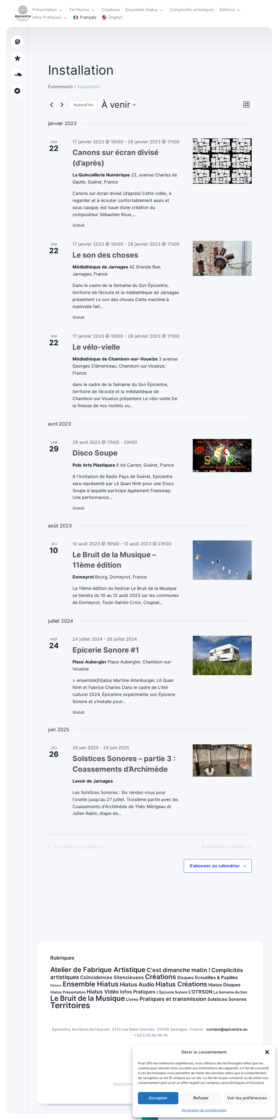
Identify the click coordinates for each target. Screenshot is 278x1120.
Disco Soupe (95, 452)
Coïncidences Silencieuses (112, 977)
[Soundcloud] (17, 74)
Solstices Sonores (227, 999)
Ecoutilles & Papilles (216, 977)
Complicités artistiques (192, 9)
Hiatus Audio (137, 984)
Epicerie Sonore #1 (105, 650)
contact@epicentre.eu (227, 1029)
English (116, 17)
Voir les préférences (247, 1097)
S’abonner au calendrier (214, 865)
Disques (185, 977)
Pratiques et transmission (173, 999)
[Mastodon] (17, 42)
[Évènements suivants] (62, 105)
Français (88, 17)
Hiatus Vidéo (103, 991)
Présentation (44, 9)
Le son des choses (105, 255)
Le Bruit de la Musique (87, 998)
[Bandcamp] (17, 91)
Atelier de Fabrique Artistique (98, 970)
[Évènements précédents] (51, 105)
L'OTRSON (200, 992)
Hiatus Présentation (68, 992)
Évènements (60, 86)
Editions (227, 9)
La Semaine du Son (230, 992)
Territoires (79, 9)
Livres (132, 999)
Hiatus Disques (224, 985)
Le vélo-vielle (96, 347)
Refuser (201, 1097)
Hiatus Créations (181, 984)
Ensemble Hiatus (141, 9)
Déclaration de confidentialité (204, 1110)
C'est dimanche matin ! (178, 970)
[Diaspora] (17, 58)
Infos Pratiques (46, 17)
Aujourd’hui (83, 104)
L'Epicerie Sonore (172, 992)
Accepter (158, 1097)
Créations (110, 9)
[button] (267, 1052)
